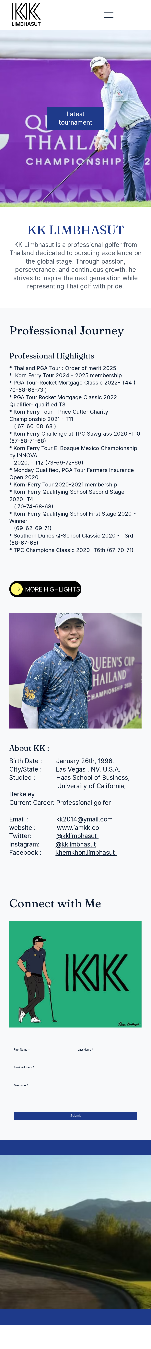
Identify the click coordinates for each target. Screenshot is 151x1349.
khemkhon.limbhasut (86, 852)
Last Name (85, 1049)
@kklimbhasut (77, 836)
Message (21, 1085)
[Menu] (109, 15)
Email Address (24, 1067)
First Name (22, 1049)
